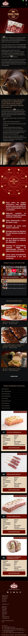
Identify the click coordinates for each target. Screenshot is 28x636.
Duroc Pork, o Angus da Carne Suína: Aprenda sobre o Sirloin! (16, 292)
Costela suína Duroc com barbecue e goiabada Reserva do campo (14, 345)
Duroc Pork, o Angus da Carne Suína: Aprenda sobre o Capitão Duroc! (16, 284)
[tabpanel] (14, 270)
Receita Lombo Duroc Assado (12, 369)
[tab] (14, 281)
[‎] (14, 602)
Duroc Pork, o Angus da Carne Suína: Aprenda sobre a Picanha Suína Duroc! (16, 295)
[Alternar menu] (26, 4)
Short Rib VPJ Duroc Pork (10, 322)
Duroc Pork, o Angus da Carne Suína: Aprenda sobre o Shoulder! (16, 288)
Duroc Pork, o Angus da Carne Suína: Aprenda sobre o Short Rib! (16, 280)
